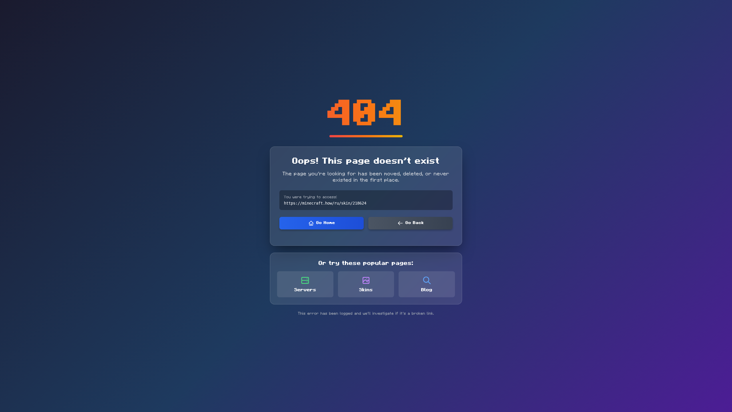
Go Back (414, 223)
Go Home (325, 223)
